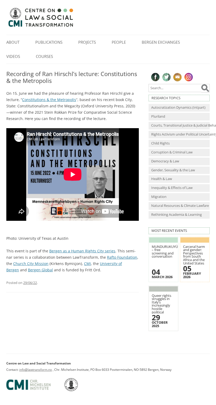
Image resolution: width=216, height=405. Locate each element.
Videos (13, 56)
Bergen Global (40, 269)
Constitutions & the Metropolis (49, 99)
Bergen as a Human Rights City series (82, 250)
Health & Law (161, 179)
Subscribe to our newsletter (177, 77)
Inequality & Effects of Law (172, 188)
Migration (158, 196)
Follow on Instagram (188, 77)
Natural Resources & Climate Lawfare (180, 205)
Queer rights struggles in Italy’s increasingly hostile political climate (161, 305)
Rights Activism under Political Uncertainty (180, 134)
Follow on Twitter (166, 77)
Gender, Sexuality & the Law (173, 170)
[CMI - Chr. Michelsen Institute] (35, 390)
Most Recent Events (169, 230)
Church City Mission (30, 263)
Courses (44, 56)
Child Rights (160, 143)
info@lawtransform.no (35, 369)
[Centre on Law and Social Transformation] (40, 26)
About (12, 42)
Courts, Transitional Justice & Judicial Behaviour (180, 125)
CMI (87, 263)
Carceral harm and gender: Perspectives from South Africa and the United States (194, 255)
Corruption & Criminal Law (172, 152)
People (119, 42)
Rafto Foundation (122, 257)
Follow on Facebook (155, 77)
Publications (48, 42)
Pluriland (158, 116)
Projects (87, 42)
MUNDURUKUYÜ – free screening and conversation (165, 251)
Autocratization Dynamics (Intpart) (178, 107)
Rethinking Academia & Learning (176, 214)
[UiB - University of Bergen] (78, 390)
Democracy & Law (165, 161)
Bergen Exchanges (161, 42)
